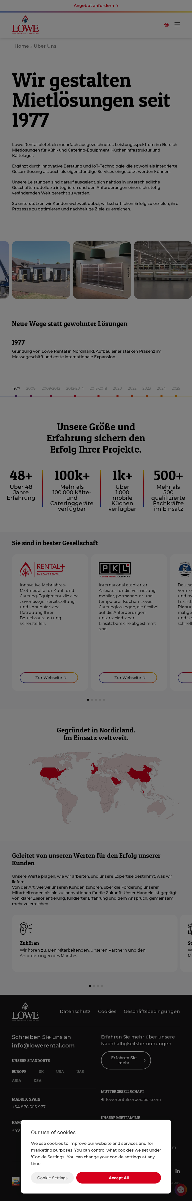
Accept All (119, 1177)
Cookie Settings (52, 1177)
